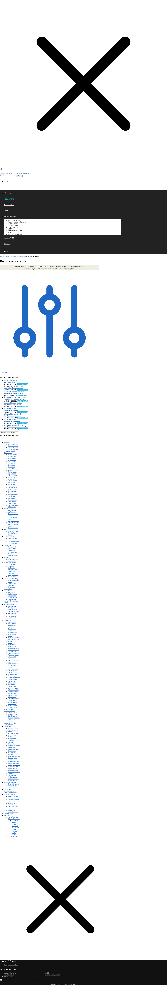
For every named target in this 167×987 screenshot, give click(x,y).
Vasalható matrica (9, 794)
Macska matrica (12, 481)
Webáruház (10, 256)
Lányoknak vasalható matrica (13, 811)
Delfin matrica (12, 463)
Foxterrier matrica (13, 655)
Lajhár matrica (12, 477)
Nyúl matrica (12, 491)
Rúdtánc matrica (13, 770)
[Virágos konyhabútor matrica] (13, 386)
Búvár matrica (12, 738)
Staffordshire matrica (14, 698)
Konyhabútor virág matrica (13, 404)
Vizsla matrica (12, 704)
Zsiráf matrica (12, 507)
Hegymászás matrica (14, 745)
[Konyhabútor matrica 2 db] (12, 414)
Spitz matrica (12, 697)
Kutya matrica (8, 620)
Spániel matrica (12, 695)
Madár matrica (12, 482)
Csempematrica (8, 545)
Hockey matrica (12, 747)
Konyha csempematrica (12, 609)
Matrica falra (11, 561)
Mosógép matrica (13, 575)
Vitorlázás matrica (13, 779)
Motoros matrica (13, 766)
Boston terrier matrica (12, 642)
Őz (9, 493)
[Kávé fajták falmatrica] (11, 380)
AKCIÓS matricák (9, 451)
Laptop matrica (8, 709)
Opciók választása (22, 384)
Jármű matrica (8, 590)
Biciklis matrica (12, 737)
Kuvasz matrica (12, 671)
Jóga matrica (11, 754)
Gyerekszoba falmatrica (12, 584)
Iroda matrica (8, 589)
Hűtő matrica (12, 606)
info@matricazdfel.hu (11, 965)
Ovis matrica (11, 587)
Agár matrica (12, 622)
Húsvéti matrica (12, 716)
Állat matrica (8, 453)
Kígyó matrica (12, 474)
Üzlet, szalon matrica (10, 793)
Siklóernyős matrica (14, 772)
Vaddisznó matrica (13, 505)
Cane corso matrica (13, 650)
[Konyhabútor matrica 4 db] (11, 419)
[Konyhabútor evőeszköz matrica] (14, 397)
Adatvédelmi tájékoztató (52, 975)
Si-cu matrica (12, 693)
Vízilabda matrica (13, 780)
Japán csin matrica (13, 669)
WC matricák (12, 576)
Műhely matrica (8, 725)
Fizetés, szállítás (9, 976)
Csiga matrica (12, 461)
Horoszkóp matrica (13, 784)
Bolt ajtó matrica (13, 444)
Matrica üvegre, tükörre (11, 723)
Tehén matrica (12, 501)
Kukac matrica (12, 475)
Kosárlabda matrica (14, 763)
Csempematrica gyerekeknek (12, 548)
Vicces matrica (8, 813)
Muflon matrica (12, 489)
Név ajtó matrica (13, 447)
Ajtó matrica (7, 442)
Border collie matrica (14, 639)
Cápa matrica (12, 460)
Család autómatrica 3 (14, 543)
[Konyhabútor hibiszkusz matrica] (14, 392)
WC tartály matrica (13, 836)
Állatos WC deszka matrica (15, 822)
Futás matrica (12, 744)
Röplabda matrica (13, 768)
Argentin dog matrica (12, 626)
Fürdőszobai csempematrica (12, 551)
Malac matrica (12, 486)
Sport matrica (8, 732)
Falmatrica (7, 557)
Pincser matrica (12, 679)
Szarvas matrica (12, 500)
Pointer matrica (12, 683)
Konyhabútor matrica (11, 410)
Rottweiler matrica (13, 688)
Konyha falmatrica (13, 611)
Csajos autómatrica (13, 521)
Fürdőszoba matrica (10, 566)
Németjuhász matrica (14, 677)
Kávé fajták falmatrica (11, 382)
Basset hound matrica (12, 629)
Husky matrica (12, 664)
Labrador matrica (13, 672)
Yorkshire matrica (13, 707)
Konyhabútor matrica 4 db (12, 421)
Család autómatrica (9, 536)
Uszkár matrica (12, 702)
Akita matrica (12, 623)
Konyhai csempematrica (12, 554)
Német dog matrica (13, 676)
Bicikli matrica (12, 594)
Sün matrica (11, 498)
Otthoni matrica (8, 726)
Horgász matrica (13, 749)
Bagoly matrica (12, 454)
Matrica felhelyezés (10, 973)
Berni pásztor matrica (12, 635)
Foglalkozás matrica (10, 562)
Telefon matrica (8, 789)
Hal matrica (11, 467)
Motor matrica (12, 596)
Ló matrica (11, 479)
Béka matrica (12, 456)
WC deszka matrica (14, 819)
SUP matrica (11, 773)
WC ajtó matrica (13, 449)
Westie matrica (12, 705)
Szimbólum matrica (10, 782)
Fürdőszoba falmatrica (11, 572)
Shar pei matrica (13, 691)
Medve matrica (12, 488)
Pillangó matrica (13, 494)
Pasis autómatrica (13, 528)
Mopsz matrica (12, 674)
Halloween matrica (13, 714)
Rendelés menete (9, 975)
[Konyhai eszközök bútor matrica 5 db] (14, 425)
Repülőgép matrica (13, 597)
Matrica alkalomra (9, 711)
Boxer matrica (12, 644)
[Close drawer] (1, 169)
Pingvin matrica (12, 496)
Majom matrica (12, 484)
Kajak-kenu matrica (14, 756)
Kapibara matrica (13, 470)
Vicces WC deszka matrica (15, 832)
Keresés (20, 176)
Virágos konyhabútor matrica (13, 388)
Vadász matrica (12, 777)
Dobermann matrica (14, 653)
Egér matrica (11, 465)
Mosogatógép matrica (12, 617)
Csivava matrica (12, 651)
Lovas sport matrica (14, 765)
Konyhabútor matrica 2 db (12, 416)
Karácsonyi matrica (14, 718)
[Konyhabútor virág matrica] (13, 403)
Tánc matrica (12, 775)
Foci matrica (11, 742)
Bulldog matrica (12, 646)
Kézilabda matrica (13, 761)
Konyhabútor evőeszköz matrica (14, 399)
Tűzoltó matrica (12, 564)
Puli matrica (11, 684)
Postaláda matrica (13, 730)
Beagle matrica (12, 632)
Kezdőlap (3, 256)
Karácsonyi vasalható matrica (13, 804)
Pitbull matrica (12, 681)
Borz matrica (12, 458)
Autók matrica (12, 512)
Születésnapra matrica (12, 720)
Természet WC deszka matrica (15, 827)
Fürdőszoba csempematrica (12, 568)
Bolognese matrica (13, 637)
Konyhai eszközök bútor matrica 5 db (16, 427)
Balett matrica (12, 735)
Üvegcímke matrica (10, 791)
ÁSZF (47, 973)
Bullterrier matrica (13, 648)
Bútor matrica (8, 529)
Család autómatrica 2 (14, 542)
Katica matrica (12, 472)
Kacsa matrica (12, 468)
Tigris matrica (12, 503)
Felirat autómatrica (13, 522)
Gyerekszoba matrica (10, 578)
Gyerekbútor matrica (14, 531)
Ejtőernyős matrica (13, 740)
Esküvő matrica (12, 712)
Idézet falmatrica (13, 559)
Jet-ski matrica (12, 752)
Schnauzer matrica (13, 690)
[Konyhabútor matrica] (11, 408)
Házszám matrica (13, 446)
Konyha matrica (20, 256)
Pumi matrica (12, 686)
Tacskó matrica (12, 700)
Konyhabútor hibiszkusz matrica (14, 393)
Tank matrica (12, 599)
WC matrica (7, 815)
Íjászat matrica (12, 751)
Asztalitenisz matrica (14, 733)
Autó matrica (8, 508)
